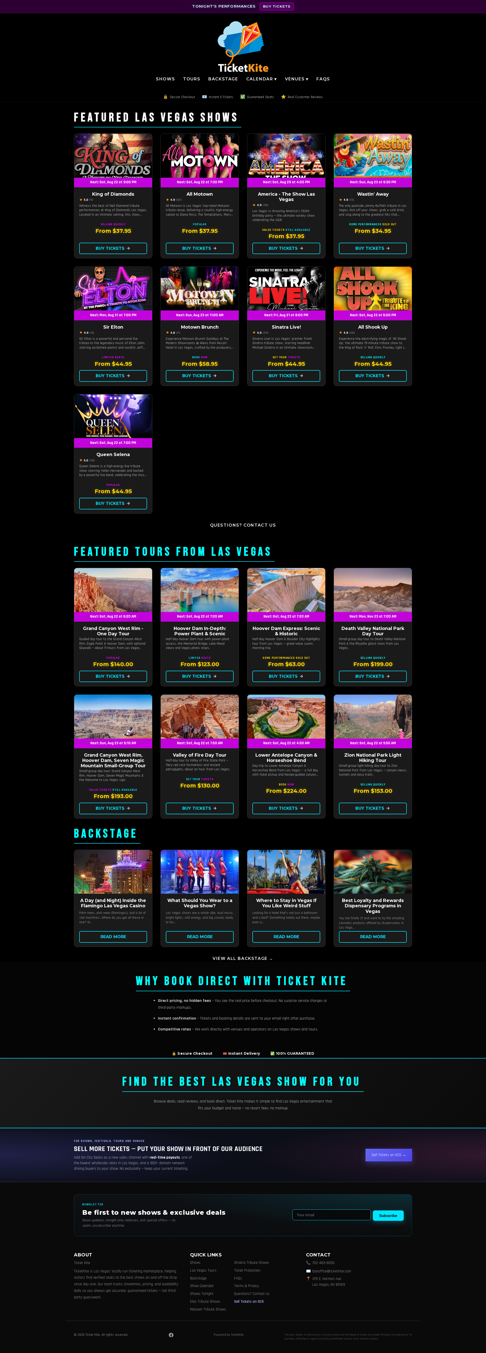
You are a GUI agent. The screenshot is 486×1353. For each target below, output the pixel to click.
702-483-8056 (323, 1262)
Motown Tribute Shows (208, 1309)
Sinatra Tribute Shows (251, 1262)
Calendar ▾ (261, 79)
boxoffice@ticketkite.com (331, 1271)
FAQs (323, 79)
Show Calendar (202, 1285)
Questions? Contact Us (243, 525)
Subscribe (388, 1215)
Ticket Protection (247, 1270)
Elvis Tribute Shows (205, 1301)
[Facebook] (171, 1335)
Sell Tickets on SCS (249, 1301)
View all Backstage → (243, 958)
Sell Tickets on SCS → (389, 1155)
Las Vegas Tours (203, 1270)
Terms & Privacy (246, 1285)
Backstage (223, 79)
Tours (191, 79)
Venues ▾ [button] (297, 79)
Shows (165, 79)
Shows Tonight (201, 1293)
